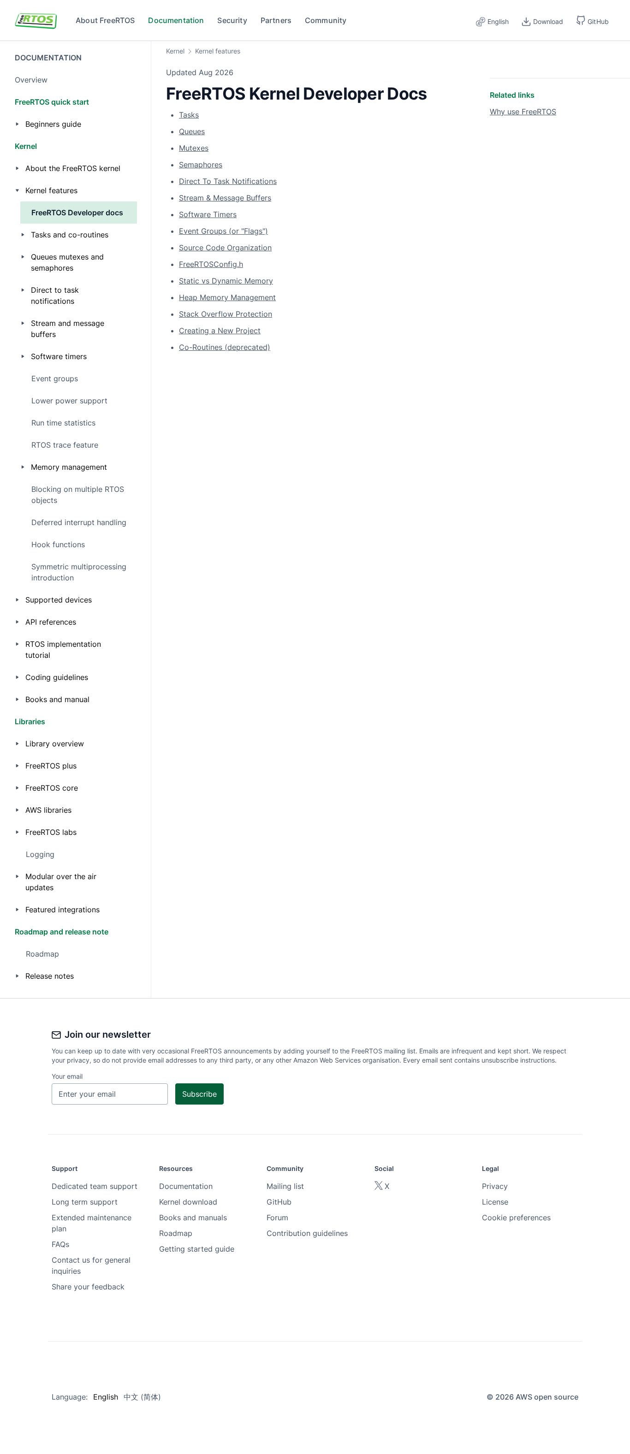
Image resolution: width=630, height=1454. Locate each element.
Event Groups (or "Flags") (223, 231)
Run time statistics (63, 422)
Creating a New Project (220, 330)
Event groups (54, 378)
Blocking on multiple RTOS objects (77, 495)
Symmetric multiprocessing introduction (78, 572)
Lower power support (69, 400)
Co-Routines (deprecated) (224, 347)
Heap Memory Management (227, 297)
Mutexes (193, 148)
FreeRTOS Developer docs (77, 212)
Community (326, 20)
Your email (67, 1076)
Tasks (189, 114)
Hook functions (58, 544)
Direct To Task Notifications (228, 181)
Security (232, 20)
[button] (592, 20)
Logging (40, 854)
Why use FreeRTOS (523, 111)
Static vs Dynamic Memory (226, 280)
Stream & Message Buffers (225, 197)
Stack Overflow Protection (225, 314)
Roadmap (42, 953)
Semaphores (200, 164)
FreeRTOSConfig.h (211, 264)
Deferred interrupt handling (78, 522)
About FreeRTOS (105, 20)
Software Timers (208, 214)
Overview (31, 79)
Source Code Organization (225, 247)
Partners (276, 20)
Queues (192, 131)
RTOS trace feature (64, 444)
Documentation (176, 20)
